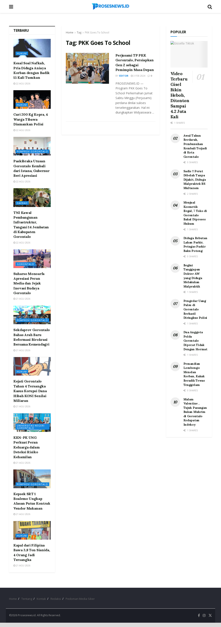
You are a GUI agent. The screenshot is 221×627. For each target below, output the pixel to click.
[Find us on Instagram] (204, 615)
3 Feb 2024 (139, 75)
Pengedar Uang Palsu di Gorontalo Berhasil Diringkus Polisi (195, 309)
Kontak (41, 599)
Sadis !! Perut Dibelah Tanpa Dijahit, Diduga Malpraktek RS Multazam (194, 179)
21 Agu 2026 (22, 298)
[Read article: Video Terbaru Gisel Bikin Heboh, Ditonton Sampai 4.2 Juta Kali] (189, 54)
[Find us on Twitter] (210, 615)
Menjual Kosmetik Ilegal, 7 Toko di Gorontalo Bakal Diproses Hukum (195, 213)
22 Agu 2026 (22, 83)
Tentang (26, 599)
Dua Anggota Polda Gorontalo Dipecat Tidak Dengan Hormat (195, 340)
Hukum (22, 53)
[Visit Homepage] (110, 6)
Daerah (22, 203)
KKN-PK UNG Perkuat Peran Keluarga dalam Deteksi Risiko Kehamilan (26, 447)
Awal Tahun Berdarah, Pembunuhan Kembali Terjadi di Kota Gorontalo (195, 146)
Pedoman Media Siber (80, 599)
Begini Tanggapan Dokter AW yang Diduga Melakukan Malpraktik (192, 275)
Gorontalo (25, 264)
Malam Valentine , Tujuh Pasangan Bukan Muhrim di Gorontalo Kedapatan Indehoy (195, 412)
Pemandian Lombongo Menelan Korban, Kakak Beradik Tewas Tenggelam (194, 374)
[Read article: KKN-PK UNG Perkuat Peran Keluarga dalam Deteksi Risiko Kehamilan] (32, 422)
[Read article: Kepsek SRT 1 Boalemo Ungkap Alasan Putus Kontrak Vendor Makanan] (32, 478)
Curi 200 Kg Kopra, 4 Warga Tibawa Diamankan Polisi (30, 119)
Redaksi (56, 599)
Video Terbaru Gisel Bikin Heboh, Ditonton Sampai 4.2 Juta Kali (179, 95)
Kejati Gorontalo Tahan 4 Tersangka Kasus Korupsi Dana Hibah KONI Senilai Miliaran (30, 391)
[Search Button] (210, 6)
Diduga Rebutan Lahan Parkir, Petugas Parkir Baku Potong (195, 244)
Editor (123, 75)
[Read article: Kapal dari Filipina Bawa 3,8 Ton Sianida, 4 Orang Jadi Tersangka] (32, 530)
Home (69, 32)
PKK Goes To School (97, 32)
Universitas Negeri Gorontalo (30, 427)
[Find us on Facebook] (199, 615)
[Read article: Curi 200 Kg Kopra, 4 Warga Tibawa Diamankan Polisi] (32, 99)
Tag (79, 32)
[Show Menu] (11, 6)
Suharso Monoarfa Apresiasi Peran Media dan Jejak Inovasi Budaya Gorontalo (28, 283)
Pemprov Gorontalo (32, 151)
